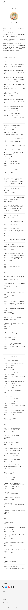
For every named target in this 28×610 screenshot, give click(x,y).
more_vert (26, 2)
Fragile (3, 2)
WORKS (4, 596)
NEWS (4, 594)
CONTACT (5, 599)
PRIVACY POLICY (6, 602)
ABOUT (4, 591)
